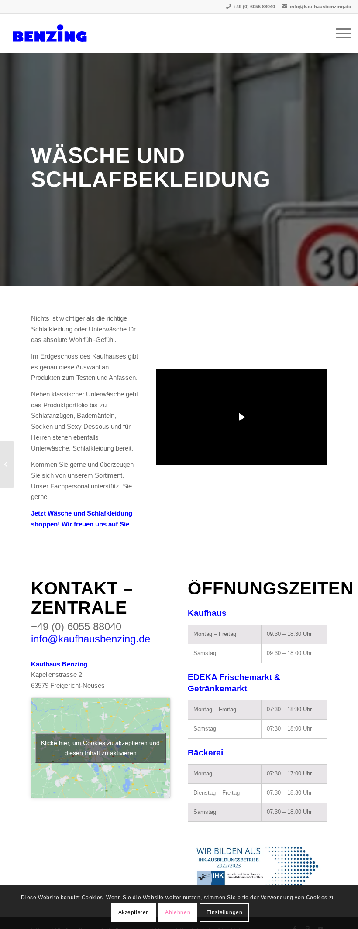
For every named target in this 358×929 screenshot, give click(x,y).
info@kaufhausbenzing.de (320, 6)
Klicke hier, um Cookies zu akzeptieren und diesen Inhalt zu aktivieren (100, 747)
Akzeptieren (134, 912)
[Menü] (339, 33)
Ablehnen (177, 912)
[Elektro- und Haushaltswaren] (7, 464)
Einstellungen (225, 912)
